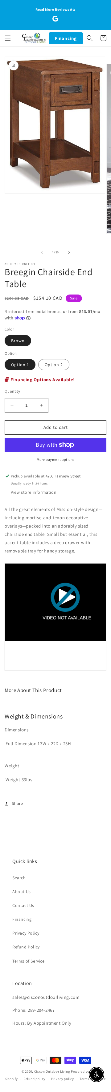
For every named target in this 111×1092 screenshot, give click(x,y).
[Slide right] (69, 252)
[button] (7, 38)
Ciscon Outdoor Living (52, 1071)
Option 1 (20, 364)
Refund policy (34, 1079)
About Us (21, 891)
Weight (12, 766)
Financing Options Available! (42, 379)
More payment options (56, 459)
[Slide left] (42, 252)
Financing (66, 38)
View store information (33, 492)
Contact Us (23, 905)
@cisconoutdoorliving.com (51, 997)
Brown (18, 340)
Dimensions (17, 730)
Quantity (12, 391)
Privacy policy (62, 1079)
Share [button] (17, 803)
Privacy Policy (25, 933)
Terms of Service (28, 961)
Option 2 (54, 364)
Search (19, 877)
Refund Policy (26, 947)
